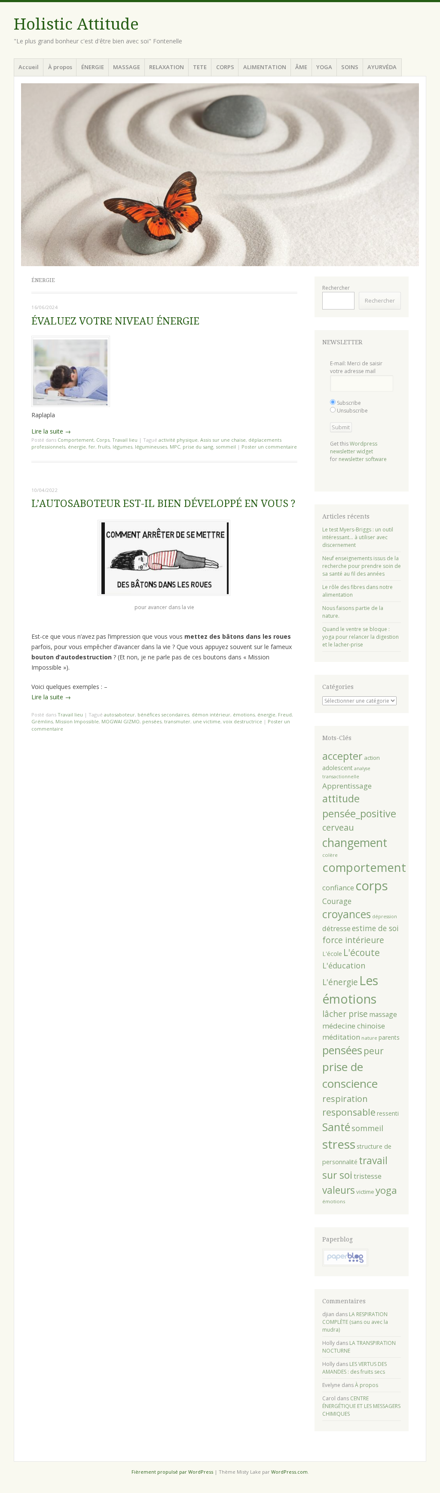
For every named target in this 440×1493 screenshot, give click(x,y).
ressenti (388, 1113)
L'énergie (340, 982)
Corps (103, 440)
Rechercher (336, 287)
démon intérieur (211, 714)
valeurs (338, 1190)
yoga (386, 1190)
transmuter (177, 721)
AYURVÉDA (382, 67)
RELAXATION (166, 67)
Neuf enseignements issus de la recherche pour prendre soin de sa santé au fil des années (361, 566)
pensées (152, 721)
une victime (206, 721)
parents (389, 1037)
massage (383, 1014)
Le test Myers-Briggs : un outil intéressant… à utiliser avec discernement (357, 537)
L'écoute (361, 953)
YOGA (324, 67)
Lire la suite (51, 431)
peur (374, 1051)
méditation (341, 1037)
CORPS (225, 67)
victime (365, 1192)
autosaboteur (119, 714)
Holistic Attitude (76, 24)
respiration (345, 1099)
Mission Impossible (77, 721)
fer (92, 446)
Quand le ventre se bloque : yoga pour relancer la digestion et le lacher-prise (360, 636)
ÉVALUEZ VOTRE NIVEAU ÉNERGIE (115, 321)
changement (354, 842)
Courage (336, 901)
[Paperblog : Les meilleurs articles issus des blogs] (345, 1264)
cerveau (338, 827)
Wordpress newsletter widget (353, 447)
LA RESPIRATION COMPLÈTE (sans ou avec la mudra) (355, 1322)
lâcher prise (345, 1014)
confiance (338, 887)
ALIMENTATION (264, 67)
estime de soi (375, 928)
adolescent (337, 768)
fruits (104, 446)
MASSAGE (126, 67)
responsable (349, 1112)
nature (369, 1038)
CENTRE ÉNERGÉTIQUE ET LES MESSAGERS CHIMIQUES (361, 1406)
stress (338, 1144)
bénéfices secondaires (163, 714)
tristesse (368, 1176)
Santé (336, 1127)
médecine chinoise (353, 1026)
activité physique (178, 440)
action (372, 758)
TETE (200, 67)
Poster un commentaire (269, 446)
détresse (336, 928)
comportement (364, 867)
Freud (285, 714)
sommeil (226, 446)
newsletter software (363, 459)
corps (371, 885)
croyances (346, 914)
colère (330, 855)
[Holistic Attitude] (220, 174)
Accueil (28, 67)
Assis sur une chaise (223, 440)
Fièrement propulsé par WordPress (172, 1472)
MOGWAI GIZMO (120, 721)
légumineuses (151, 446)
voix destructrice (242, 721)
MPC (175, 446)
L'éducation (343, 965)
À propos (60, 67)
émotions (244, 714)
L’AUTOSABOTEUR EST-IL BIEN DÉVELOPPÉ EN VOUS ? (163, 504)
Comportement (76, 440)
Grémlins (42, 721)
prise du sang (198, 446)
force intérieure (353, 940)
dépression (384, 916)
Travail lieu (125, 440)
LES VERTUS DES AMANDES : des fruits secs (354, 1367)
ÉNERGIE (92, 67)
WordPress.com (289, 1472)
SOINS (349, 67)
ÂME (301, 67)
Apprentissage (347, 786)
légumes (122, 446)
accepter (342, 756)
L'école (332, 954)
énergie (77, 446)
